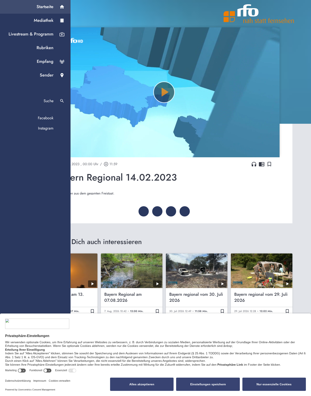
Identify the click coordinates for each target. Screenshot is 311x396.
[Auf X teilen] (157, 211)
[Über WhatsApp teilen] (171, 211)
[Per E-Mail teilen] (185, 211)
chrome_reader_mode (262, 164)
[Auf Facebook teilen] (144, 211)
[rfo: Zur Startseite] (259, 13)
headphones (254, 164)
